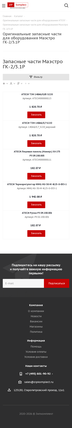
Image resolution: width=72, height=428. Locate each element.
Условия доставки (36, 357)
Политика (36, 331)
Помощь (36, 346)
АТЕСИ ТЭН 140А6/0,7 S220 (37, 123)
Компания (36, 305)
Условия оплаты (36, 351)
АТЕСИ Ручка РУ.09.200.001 (37, 213)
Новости (36, 316)
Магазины (36, 326)
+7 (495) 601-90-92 (38, 373)
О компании (36, 311)
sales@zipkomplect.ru (39, 382)
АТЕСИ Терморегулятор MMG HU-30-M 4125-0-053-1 (37, 184)
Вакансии (36, 321)
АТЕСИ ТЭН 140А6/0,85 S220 (37, 94)
